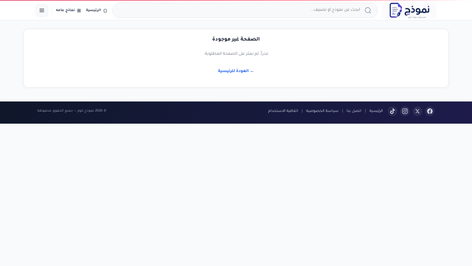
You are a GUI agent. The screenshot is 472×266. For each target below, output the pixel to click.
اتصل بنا (354, 111)
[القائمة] (42, 10)
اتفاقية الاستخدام (283, 111)
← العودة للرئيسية (236, 71)
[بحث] (369, 10)
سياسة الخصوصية (322, 111)
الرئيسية (376, 111)
